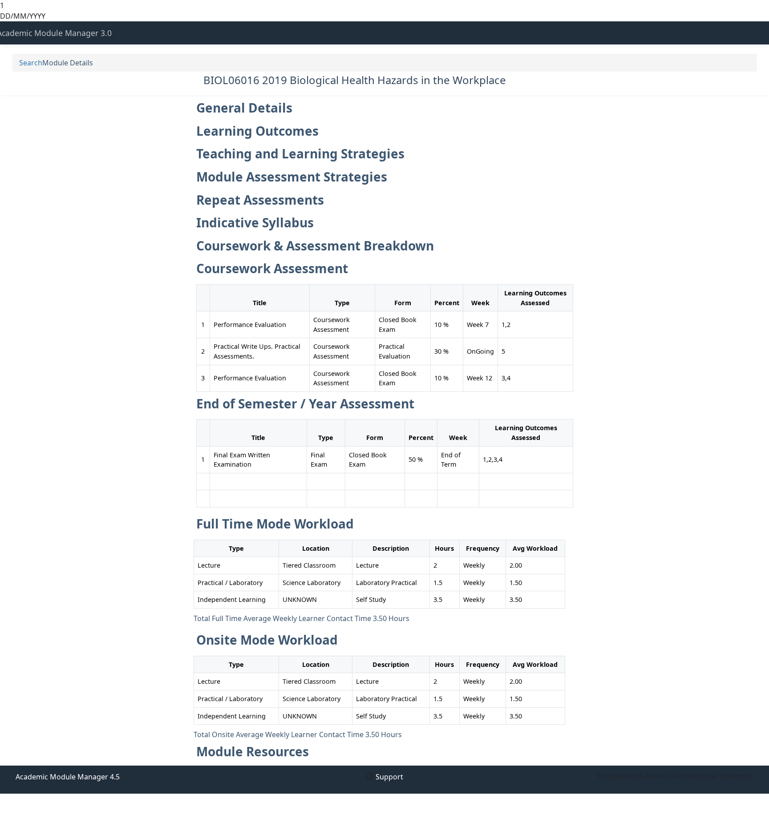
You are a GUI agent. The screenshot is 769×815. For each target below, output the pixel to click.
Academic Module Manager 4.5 (68, 777)
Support (389, 777)
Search (30, 63)
